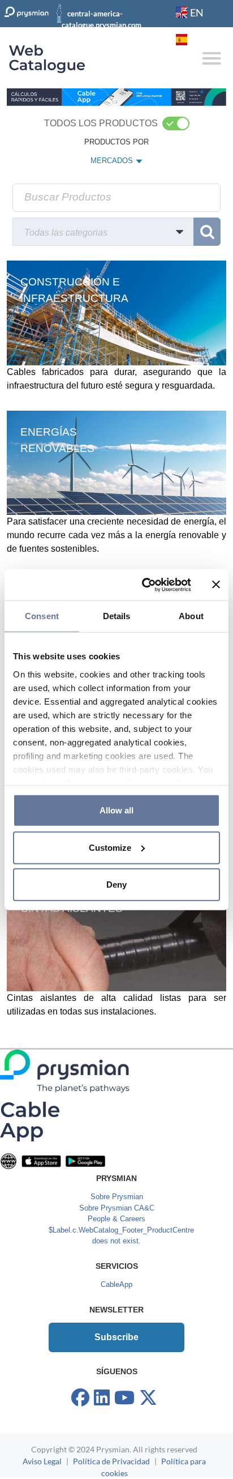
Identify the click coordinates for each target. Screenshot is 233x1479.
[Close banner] (216, 585)
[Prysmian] (116, 96)
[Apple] (41, 1161)
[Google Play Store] (85, 1161)
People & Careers (116, 1218)
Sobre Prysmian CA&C (116, 1208)
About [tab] (191, 616)
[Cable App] (29, 1121)
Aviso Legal (42, 1461)
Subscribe (116, 1337)
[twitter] (148, 1398)
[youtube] (124, 1398)
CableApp (116, 1284)
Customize (110, 847)
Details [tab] (117, 616)
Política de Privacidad (111, 1461)
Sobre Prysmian (116, 1196)
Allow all (116, 810)
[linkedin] (102, 1398)
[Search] (207, 232)
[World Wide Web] (8, 1161)
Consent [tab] (42, 616)
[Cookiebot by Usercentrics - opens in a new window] (144, 584)
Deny (116, 884)
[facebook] (80, 1398)
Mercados (112, 163)
